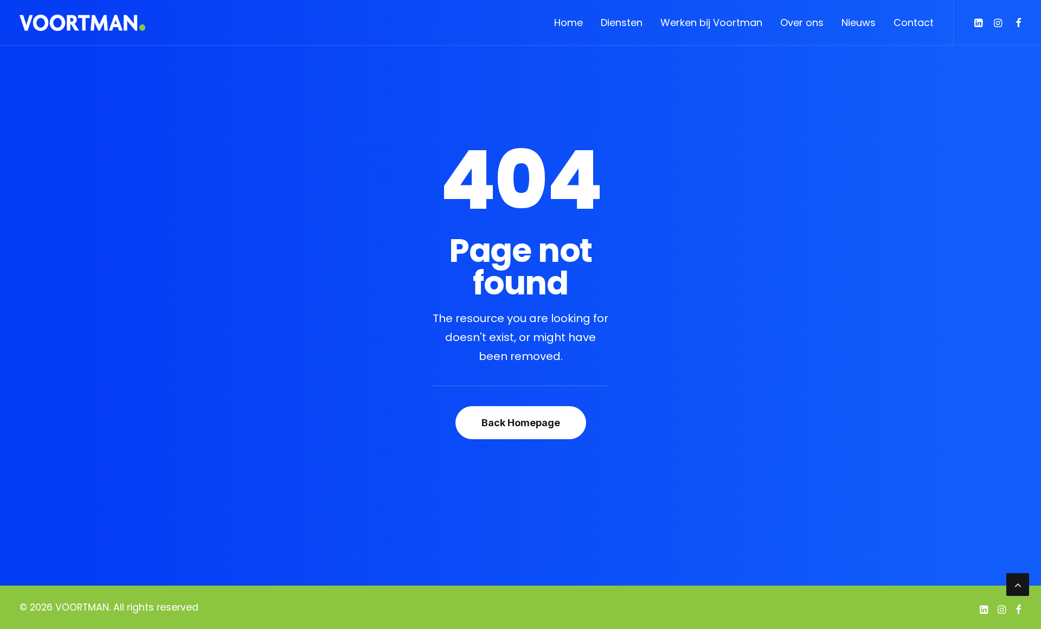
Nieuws (858, 22)
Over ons (802, 22)
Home (568, 22)
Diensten (621, 22)
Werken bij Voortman (711, 22)
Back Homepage (520, 422)
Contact (914, 22)
